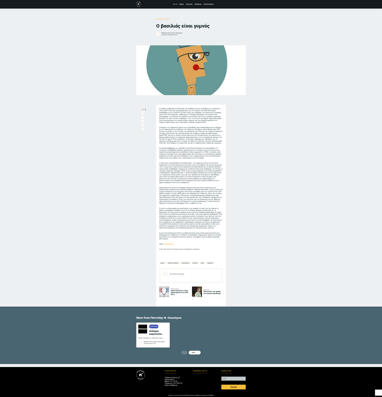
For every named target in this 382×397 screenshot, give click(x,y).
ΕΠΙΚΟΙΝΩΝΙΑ (209, 4)
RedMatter (211, 395)
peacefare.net (168, 244)
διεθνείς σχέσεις (173, 263)
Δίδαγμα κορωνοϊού (155, 332)
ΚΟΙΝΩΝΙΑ (153, 326)
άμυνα (163, 263)
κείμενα (195, 263)
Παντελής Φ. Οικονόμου (175, 33)
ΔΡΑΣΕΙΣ (189, 4)
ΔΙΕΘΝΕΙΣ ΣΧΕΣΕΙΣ (163, 19)
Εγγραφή (233, 387)
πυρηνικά (210, 263)
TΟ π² (175, 4)
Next (193, 352)
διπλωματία (186, 263)
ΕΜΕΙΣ (181, 4)
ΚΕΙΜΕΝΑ (198, 4)
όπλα (202, 263)
